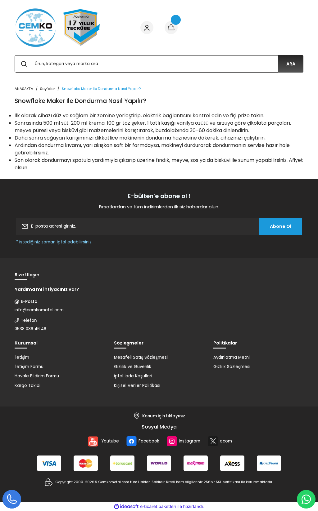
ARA (290, 64)
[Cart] (171, 27)
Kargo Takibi (27, 386)
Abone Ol (280, 226)
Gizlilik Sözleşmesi (231, 367)
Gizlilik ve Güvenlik (132, 367)
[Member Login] (146, 27)
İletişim (22, 357)
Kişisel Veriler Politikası (137, 386)
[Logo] (58, 27)
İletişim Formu (29, 367)
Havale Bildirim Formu (37, 376)
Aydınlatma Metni (231, 357)
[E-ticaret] (158, 506)
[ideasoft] (126, 506)
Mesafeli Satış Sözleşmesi (141, 357)
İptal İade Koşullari (133, 376)
